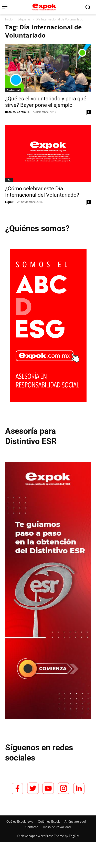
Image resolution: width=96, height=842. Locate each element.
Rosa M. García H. (17, 112)
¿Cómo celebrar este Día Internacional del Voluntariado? (42, 191)
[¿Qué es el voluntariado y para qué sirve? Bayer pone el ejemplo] (48, 68)
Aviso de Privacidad (57, 827)
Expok (9, 202)
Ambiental (13, 90)
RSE (9, 180)
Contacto (31, 827)
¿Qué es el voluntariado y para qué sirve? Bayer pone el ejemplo (45, 102)
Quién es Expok (49, 821)
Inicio (9, 19)
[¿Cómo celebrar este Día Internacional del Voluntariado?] (48, 153)
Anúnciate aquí (75, 821)
